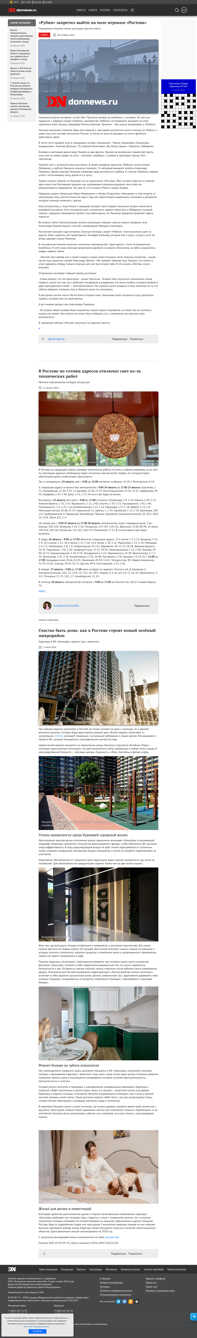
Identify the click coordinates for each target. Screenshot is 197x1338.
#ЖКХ (42, 591)
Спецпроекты (120, 10)
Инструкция (67, 1269)
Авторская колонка (130, 1269)
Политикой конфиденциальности (36, 1326)
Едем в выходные (48, 1269)
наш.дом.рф (112, 1237)
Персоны (81, 1269)
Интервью (105, 10)
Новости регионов (176, 1269)
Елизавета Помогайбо (66, 605)
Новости (81, 10)
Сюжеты (93, 10)
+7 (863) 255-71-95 (17, 1310)
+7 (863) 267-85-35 (63, 1310)
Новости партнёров (154, 1269)
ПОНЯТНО (37, 1331)
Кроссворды (95, 1269)
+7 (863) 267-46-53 (63, 1313)
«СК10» (58, 736)
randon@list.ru (61, 1316)
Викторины (111, 1269)
